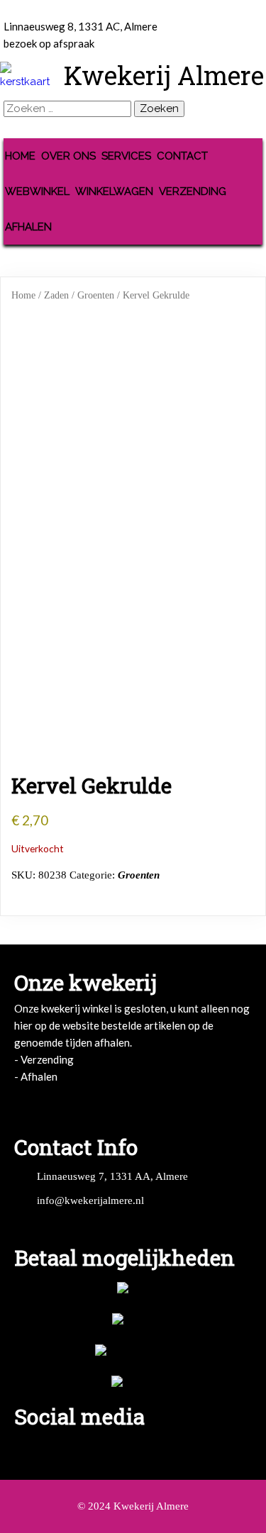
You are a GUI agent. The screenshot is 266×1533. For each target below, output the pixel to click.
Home (23, 295)
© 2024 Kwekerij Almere (133, 1506)
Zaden (56, 295)
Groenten (95, 295)
